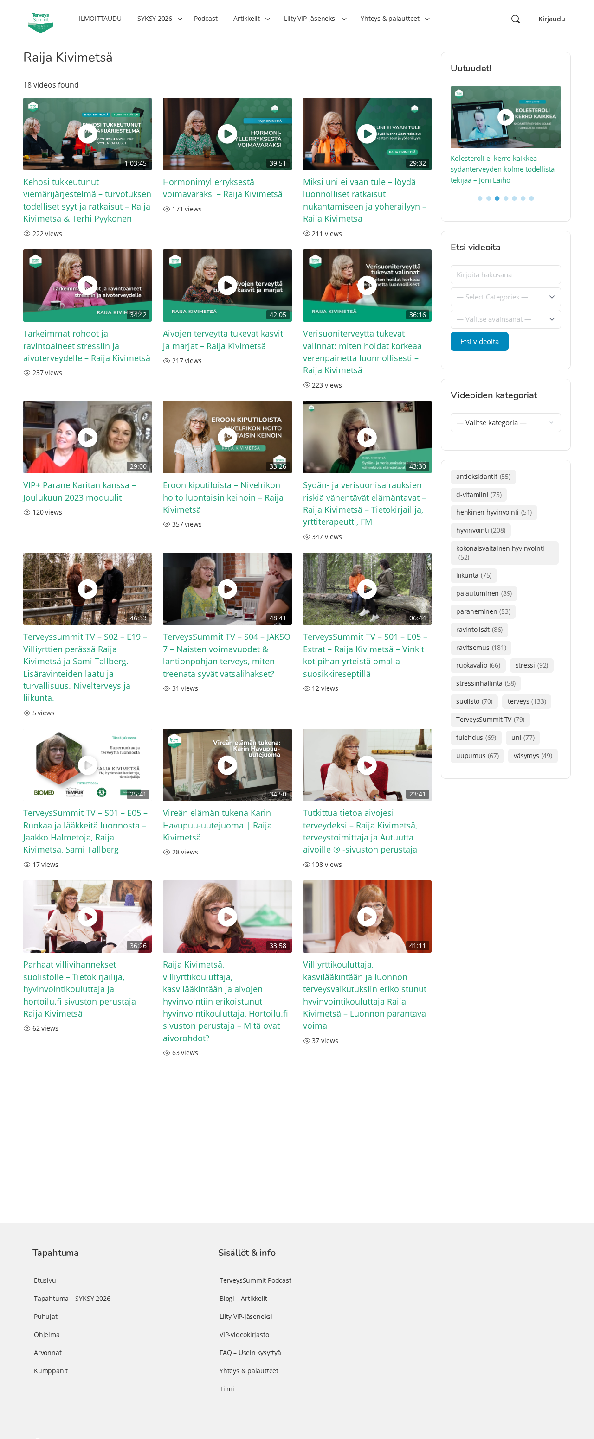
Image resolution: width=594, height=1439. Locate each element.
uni (522, 737)
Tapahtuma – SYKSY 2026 (72, 1298)
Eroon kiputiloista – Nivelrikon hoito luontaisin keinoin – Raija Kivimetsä (223, 497)
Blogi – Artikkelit (243, 1298)
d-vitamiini (478, 494)
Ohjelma (47, 1334)
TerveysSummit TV (490, 719)
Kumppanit (51, 1370)
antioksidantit (483, 476)
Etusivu (45, 1280)
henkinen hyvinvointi (494, 512)
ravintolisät (479, 629)
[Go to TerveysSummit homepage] (40, 18)
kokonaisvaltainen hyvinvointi (500, 552)
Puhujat (46, 1316)
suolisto (474, 701)
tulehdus (476, 737)
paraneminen (483, 611)
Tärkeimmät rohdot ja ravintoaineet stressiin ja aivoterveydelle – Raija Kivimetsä (86, 345)
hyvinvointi (480, 530)
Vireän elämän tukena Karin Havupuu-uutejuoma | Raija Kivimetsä (217, 825)
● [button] (480, 197)
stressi (532, 665)
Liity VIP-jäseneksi (246, 1316)
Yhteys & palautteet (249, 1370)
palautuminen (484, 593)
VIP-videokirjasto (244, 1334)
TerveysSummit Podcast (255, 1280)
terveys (527, 701)
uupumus (477, 755)
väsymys (533, 755)
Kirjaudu (551, 18)
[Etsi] (515, 19)
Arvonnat (47, 1352)
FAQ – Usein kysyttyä (250, 1352)
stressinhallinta (486, 683)
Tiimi (227, 1388)
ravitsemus (481, 647)
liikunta (473, 575)
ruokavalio (478, 665)
